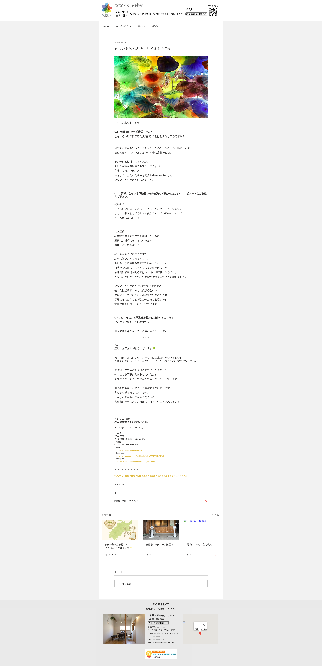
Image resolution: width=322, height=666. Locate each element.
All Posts (105, 26)
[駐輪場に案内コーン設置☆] (161, 530)
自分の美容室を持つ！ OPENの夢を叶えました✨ (118, 546)
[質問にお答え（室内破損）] (202, 530)
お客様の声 (140, 26)
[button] (217, 26)
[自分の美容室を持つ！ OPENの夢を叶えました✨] (120, 530)
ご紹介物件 (154, 26)
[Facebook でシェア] (115, 493)
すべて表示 (215, 515)
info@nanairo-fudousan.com (163, 642)
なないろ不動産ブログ (122, 26)
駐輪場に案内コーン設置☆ (159, 544)
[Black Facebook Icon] (187, 9)
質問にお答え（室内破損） (200, 544)
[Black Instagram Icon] (190, 9)
